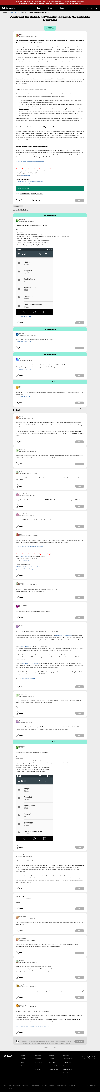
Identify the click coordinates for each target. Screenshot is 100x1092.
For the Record (25, 1066)
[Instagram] (84, 1057)
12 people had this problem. (23, 200)
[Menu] (96, 8)
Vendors (37, 1073)
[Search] (86, 8)
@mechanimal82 (25, 175)
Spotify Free (66, 1073)
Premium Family (67, 1066)
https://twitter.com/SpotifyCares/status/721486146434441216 (32, 1026)
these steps (60, 3)
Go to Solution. (25, 188)
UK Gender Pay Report (9, 1089)
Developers (38, 1062)
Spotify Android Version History (24, 184)
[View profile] (17, 35)
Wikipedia (32, 678)
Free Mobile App (53, 1066)
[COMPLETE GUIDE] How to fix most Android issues (29, 181)
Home (11, 12)
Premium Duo (67, 1062)
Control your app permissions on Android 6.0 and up (30, 161)
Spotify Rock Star (25, 171)
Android (20, 12)
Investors (37, 1069)
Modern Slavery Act (61, 1085)
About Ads (44, 1085)
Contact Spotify (53, 1069)
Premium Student (68, 1069)
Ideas (61, 8)
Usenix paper (25, 678)
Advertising (38, 1066)
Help (38, 8)
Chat (50, 8)
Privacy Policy (25, 1085)
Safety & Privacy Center (14, 1085)
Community (11, 8)
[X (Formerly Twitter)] (89, 1057)
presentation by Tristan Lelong (30, 663)
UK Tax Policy (72, 1085)
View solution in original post (23, 316)
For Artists (38, 1059)
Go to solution (51, 29)
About (23, 1059)
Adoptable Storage (25, 193)
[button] (84, 35)
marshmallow (40, 193)
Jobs (22, 1062)
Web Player (52, 1062)
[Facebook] (94, 1057)
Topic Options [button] (17, 206)
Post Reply (79, 1041)
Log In (91, 8)
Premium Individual (68, 1059)
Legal (5, 1085)
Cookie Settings (35, 1085)
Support (51, 1059)
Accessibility (52, 1085)
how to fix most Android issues (63, 635)
